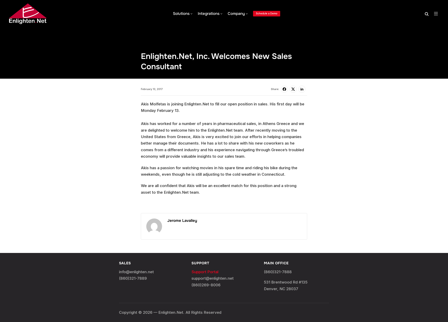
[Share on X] (293, 89)
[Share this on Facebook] (284, 89)
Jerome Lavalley (182, 220)
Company (236, 13)
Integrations (208, 13)
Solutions (181, 13)
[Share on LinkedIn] (301, 89)
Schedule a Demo (266, 13)
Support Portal (204, 272)
